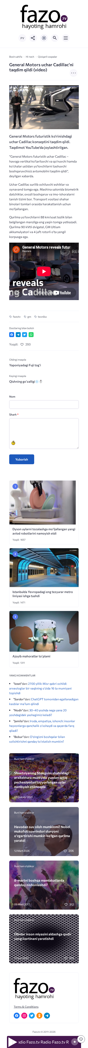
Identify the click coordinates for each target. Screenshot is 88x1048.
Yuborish (21, 459)
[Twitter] (32, 1016)
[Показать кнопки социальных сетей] (33, 38)
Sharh (13, 414)
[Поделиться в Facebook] (11, 334)
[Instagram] (24, 1016)
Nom (12, 396)
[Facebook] (17, 1016)
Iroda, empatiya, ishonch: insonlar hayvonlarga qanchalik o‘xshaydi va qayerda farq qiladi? (42, 725)
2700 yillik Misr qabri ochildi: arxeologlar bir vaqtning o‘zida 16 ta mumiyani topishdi (40, 688)
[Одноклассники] (39, 1016)
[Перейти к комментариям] (81, 1039)
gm (29, 316)
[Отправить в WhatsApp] (31, 334)
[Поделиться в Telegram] (18, 334)
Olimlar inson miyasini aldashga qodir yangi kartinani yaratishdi (42, 936)
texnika (42, 316)
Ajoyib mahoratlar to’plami (31, 656)
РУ (22, 38)
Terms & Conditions (26, 1006)
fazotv (17, 316)
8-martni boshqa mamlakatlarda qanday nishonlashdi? (39, 882)
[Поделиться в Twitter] (24, 334)
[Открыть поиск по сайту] (55, 38)
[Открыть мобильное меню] (66, 38)
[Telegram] (47, 1016)
